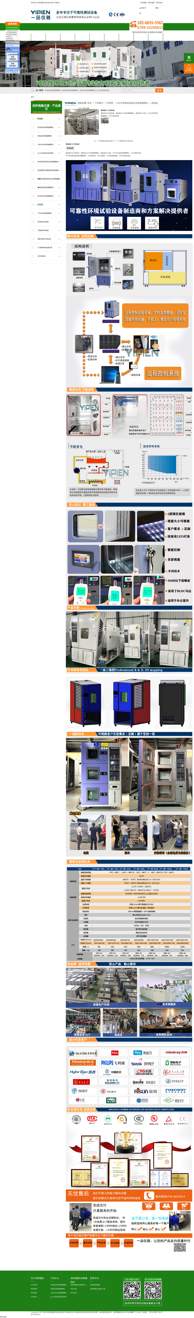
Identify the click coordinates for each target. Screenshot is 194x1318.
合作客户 (82, 37)
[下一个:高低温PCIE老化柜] (123, 141)
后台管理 (153, 1312)
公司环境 (34, 1285)
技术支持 (73, 1293)
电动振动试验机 (43, 222)
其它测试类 (42, 256)
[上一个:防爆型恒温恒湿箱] (103, 141)
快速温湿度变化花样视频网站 (48, 162)
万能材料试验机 (43, 230)
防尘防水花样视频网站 (45, 196)
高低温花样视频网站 (45, 136)
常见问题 (73, 1289)
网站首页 (38, 37)
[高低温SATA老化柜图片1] (105, 121)
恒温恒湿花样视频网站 (53, 90)
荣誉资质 (34, 1289)
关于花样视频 (141, 37)
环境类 (40, 119)
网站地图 (151, 3)
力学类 (40, 205)
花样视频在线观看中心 (78, 1285)
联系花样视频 (155, 37)
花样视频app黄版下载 (143, 8)
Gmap (138, 1312)
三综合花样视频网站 (45, 213)
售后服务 (97, 37)
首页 (89, 103)
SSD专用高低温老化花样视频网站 (132, 103)
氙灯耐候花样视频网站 (70, 90)
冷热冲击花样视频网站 (87, 90)
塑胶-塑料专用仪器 (44, 239)
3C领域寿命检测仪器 (45, 247)
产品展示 (99, 103)
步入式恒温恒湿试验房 (45, 153)
